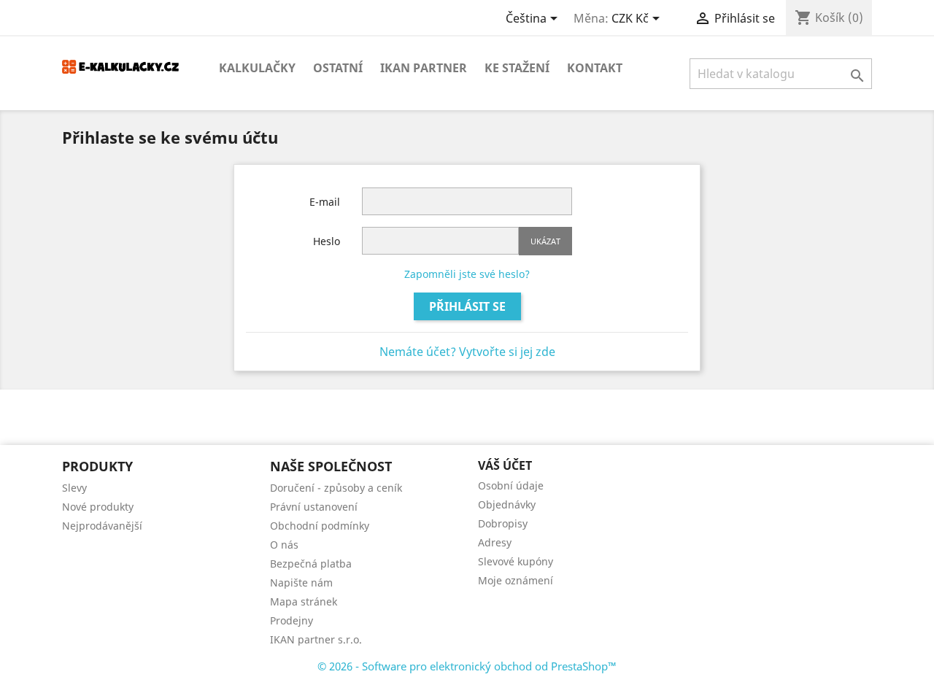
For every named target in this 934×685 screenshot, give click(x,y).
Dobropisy (503, 523)
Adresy (495, 542)
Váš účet (505, 465)
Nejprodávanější (102, 526)
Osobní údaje (511, 485)
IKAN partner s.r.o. (316, 639)
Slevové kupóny (515, 561)
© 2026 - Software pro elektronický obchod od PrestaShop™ (467, 666)
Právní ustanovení (314, 507)
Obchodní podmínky (319, 526)
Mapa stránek (303, 601)
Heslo (326, 241)
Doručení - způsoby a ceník (336, 488)
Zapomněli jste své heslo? (467, 274)
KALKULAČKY (257, 68)
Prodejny (291, 620)
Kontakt (594, 68)
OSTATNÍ (338, 68)
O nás (284, 545)
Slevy (74, 488)
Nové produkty (98, 507)
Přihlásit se (467, 306)
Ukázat (545, 241)
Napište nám (301, 582)
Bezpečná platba (311, 563)
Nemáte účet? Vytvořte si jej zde (467, 352)
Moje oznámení (515, 580)
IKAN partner (423, 68)
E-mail (324, 202)
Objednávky (507, 504)
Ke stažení (517, 68)
